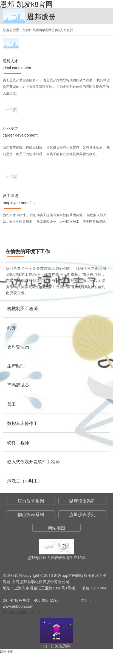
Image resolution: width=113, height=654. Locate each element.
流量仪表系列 (82, 514)
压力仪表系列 (31, 501)
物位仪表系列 (31, 514)
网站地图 (56, 528)
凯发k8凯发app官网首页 (40, 29)
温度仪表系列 (82, 501)
